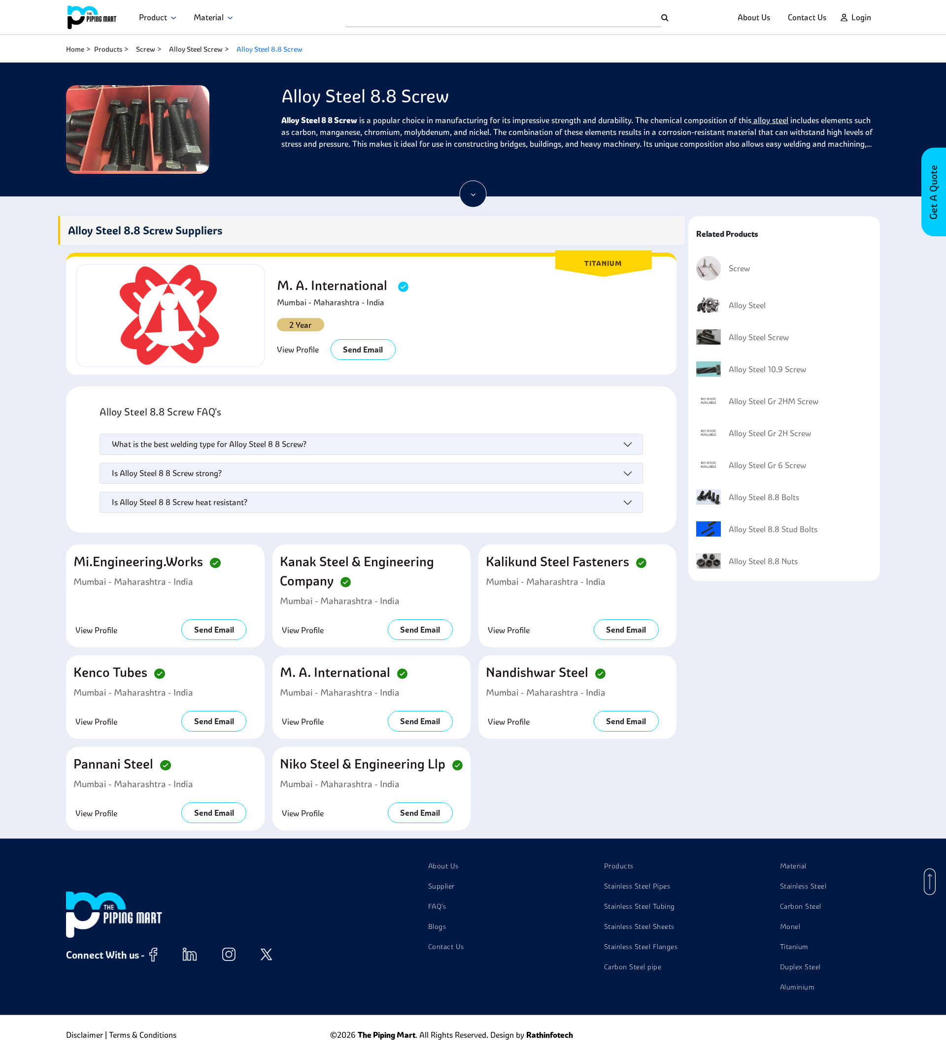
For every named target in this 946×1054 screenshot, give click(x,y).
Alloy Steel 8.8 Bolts (764, 497)
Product (155, 17)
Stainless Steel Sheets (639, 926)
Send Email (363, 349)
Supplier (441, 886)
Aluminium (797, 987)
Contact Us (807, 17)
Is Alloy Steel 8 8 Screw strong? (167, 473)
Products (108, 49)
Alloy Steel (747, 305)
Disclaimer (84, 1035)
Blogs (437, 926)
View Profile (298, 349)
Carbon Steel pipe (633, 966)
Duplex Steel (800, 966)
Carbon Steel (800, 906)
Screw (145, 49)
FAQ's (437, 906)
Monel (790, 926)
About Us (754, 17)
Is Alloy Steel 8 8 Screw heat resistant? (179, 502)
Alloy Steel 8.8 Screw (269, 49)
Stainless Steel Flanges (641, 946)
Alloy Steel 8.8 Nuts (763, 561)
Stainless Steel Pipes (637, 886)
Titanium (794, 946)
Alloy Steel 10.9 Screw (767, 369)
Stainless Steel (803, 886)
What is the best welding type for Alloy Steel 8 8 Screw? (209, 444)
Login (861, 17)
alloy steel (769, 120)
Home (75, 49)
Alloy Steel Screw (196, 49)
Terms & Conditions (142, 1035)
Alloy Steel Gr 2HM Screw (773, 401)
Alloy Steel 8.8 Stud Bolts (773, 529)
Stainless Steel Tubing (639, 906)
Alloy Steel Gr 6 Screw (767, 465)
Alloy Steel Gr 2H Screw (770, 433)
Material (211, 17)
